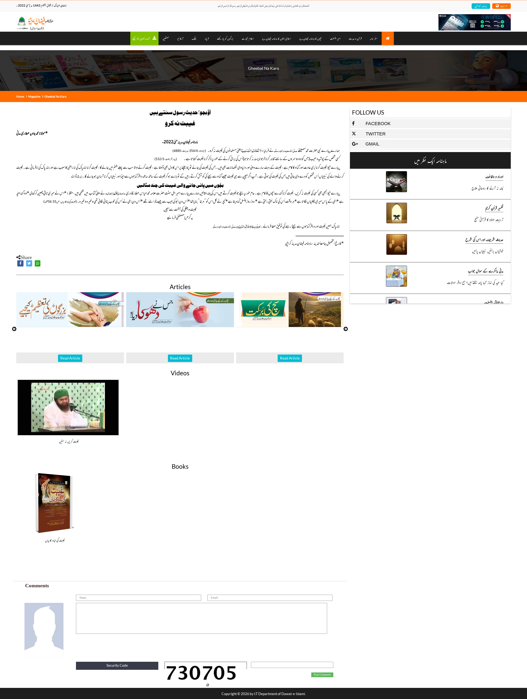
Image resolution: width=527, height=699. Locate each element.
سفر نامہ (374, 38)
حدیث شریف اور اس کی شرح (484, 239)
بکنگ (194, 38)
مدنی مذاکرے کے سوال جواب (485, 270)
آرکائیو (180, 38)
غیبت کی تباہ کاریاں (55, 540)
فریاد (207, 38)
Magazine (34, 96)
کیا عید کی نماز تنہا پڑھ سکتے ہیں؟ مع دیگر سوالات (475, 282)
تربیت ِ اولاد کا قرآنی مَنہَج (488, 219)
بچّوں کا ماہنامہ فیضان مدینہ (310, 38)
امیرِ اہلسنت (335, 38)
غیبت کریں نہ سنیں (69, 441)
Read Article (70, 358)
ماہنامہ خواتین (481, 6)
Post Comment (322, 675)
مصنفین (166, 38)
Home (20, 96)
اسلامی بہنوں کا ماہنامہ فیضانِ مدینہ (276, 38)
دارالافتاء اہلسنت (493, 302)
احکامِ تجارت (248, 38)
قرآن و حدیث (355, 38)
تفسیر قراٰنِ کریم (494, 207)
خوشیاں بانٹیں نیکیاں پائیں (487, 250)
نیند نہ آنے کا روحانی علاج (487, 187)
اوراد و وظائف (494, 176)
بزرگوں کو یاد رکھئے (225, 38)
